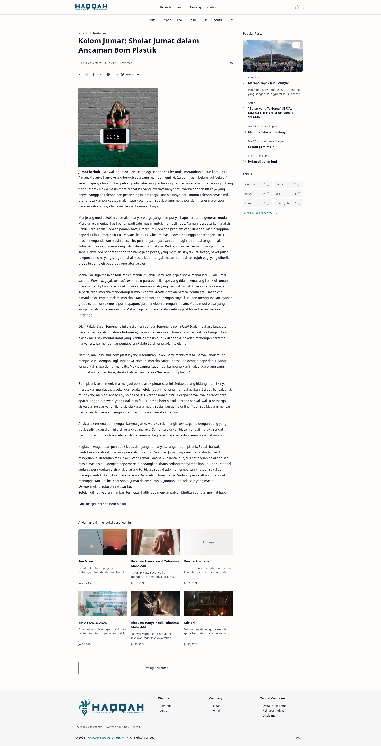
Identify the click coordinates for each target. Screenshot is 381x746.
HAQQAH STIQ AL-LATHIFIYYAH (107, 737)
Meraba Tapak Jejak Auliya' (268, 83)
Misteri (189, 623)
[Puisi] (205, 19)
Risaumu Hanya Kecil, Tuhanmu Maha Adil (155, 563)
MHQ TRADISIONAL (92, 623)
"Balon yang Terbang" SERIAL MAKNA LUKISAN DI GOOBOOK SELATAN (270, 112)
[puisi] (264, 156)
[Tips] (231, 19)
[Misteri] (208, 603)
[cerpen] (280, 141)
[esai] (267, 126)
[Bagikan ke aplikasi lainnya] (138, 74)
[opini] (274, 126)
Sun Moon (85, 561)
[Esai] (180, 19)
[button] (297, 7)
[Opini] (192, 19)
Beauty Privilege (196, 561)
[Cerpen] (166, 19)
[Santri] (218, 19)
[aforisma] (270, 141)
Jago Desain (182, 737)
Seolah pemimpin (261, 147)
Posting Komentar (156, 668)
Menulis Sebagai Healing (266, 132)
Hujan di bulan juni (262, 161)
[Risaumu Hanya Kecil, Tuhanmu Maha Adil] (155, 542)
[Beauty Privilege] (208, 542)
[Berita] (152, 19)
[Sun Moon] (102, 542)
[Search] (304, 7)
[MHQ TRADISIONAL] (102, 603)
